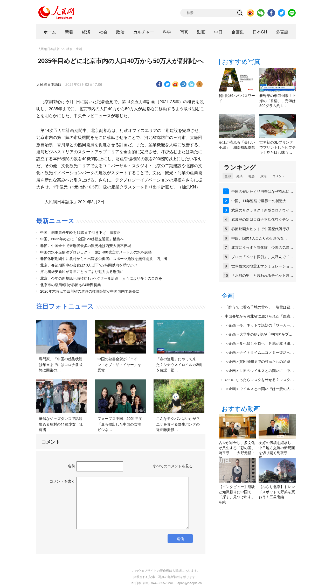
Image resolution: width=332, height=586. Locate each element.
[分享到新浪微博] (175, 84)
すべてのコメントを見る (173, 465)
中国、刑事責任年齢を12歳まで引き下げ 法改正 (80, 232)
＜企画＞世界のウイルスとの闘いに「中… (259, 370)
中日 (218, 32)
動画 (201, 32)
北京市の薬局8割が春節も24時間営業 (70, 284)
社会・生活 (74, 48)
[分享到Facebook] (159, 84)
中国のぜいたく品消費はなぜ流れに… (262, 191)
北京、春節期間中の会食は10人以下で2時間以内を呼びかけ (88, 264)
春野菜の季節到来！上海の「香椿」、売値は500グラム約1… (277, 100)
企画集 (237, 32)
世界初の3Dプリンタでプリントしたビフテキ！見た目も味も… (277, 147)
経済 (86, 32)
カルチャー (143, 32)
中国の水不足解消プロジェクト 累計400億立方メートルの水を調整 (96, 252)
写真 (184, 32)
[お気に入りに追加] (199, 84)
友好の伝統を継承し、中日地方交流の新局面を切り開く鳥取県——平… (277, 450)
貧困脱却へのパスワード (237, 98)
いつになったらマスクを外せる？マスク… (259, 379)
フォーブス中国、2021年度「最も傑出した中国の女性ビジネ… (120, 424)
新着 (69, 32)
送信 (180, 538)
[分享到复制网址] (183, 84)
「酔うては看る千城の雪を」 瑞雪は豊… (259, 306)
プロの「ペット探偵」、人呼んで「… (262, 256)
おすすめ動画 (241, 408)
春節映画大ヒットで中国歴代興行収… (262, 228)
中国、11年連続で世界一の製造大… (260, 200)
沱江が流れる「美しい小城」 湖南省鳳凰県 (237, 144)
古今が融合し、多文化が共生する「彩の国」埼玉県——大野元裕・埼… (237, 450)
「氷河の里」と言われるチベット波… (262, 275)
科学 (167, 32)
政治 (120, 32)
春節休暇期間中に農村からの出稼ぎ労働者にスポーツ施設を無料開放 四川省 (103, 258)
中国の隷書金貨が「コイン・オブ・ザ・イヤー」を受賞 (119, 364)
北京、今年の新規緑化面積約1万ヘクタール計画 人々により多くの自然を (101, 278)
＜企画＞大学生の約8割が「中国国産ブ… (258, 334)
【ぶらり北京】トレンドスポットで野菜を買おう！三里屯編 (277, 491)
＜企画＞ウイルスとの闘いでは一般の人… (259, 388)
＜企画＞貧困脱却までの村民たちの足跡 (257, 361)
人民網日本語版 (49, 48)
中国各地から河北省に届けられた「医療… (259, 316)
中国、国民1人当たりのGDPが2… (259, 238)
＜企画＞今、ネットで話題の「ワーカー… (259, 325)
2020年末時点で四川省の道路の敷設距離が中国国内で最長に (89, 291)
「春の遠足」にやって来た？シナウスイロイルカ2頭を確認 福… (179, 364)
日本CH (260, 32)
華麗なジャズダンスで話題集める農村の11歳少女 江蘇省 (61, 424)
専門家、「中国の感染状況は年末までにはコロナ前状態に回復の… (60, 364)
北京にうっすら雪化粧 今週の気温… (262, 247)
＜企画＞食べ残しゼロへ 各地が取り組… (259, 343)
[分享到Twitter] (167, 84)
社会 (103, 32)
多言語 (282, 32)
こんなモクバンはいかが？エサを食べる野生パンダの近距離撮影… (178, 424)
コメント (278, 176)
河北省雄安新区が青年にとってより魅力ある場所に (82, 271)
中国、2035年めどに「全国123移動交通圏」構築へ (82, 238)
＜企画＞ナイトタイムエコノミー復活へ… (259, 352)
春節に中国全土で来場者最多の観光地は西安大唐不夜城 (85, 245)
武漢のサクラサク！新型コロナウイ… (262, 210)
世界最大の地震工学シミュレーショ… (262, 266)
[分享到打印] (191, 84)
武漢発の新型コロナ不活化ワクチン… (262, 219)
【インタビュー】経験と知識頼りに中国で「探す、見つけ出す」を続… (237, 494)
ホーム (50, 32)
